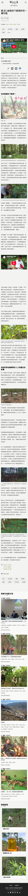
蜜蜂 (3, 32)
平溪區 (9, 565)
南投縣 (5, 569)
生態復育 (16, 691)
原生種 (11, 691)
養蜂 (17, 29)
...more (8, 32)
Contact (13, 892)
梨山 (24, 725)
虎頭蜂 (22, 29)
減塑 (24, 691)
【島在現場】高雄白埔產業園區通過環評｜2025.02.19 (13, 622)
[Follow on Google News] (20, 68)
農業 (7, 18)
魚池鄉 (9, 569)
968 (6, 574)
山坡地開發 (4, 729)
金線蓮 (23, 582)
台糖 (23, 659)
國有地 (9, 725)
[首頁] (14, 2)
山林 (5, 18)
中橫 (21, 725)
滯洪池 (19, 625)
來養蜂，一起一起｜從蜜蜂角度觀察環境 (12, 792)
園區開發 (4, 625)
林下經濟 (17, 582)
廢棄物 (14, 625)
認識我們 (16, 885)
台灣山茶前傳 (6, 877)
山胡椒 (9, 582)
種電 (13, 659)
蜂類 (14, 762)
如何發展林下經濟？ (7, 61)
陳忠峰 (18, 24)
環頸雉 (6, 627)
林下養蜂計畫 (5, 796)
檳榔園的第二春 (7, 853)
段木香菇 (10, 29)
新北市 (5, 565)
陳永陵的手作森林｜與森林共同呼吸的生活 (12, 688)
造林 (3, 29)
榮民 (17, 725)
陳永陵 (3, 691)
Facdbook (8, 892)
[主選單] (2, 2)
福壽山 (22, 727)
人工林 (22, 794)
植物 (2, 18)
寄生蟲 (18, 794)
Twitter (17, 892)
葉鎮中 (14, 24)
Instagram (15, 892)
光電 (16, 659)
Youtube (10, 892)
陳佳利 (7, 24)
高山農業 (4, 725)
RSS (20, 892)
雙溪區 (9, 567)
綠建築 (3, 693)
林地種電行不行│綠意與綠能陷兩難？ (11, 656)
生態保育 (10, 729)
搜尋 (25, 2)
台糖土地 (24, 625)
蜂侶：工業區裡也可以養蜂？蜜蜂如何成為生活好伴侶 (14, 759)
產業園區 (9, 625)
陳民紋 (11, 24)
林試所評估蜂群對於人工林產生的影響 (11, 63)
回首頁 (11, 885)
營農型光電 (4, 659)
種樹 (7, 691)
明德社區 (7, 794)
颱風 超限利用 (16, 727)
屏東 (20, 659)
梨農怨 (3, 722)
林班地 (13, 725)
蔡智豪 (6, 727)
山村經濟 (13, 794)
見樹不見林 (6, 829)
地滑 (11, 727)
